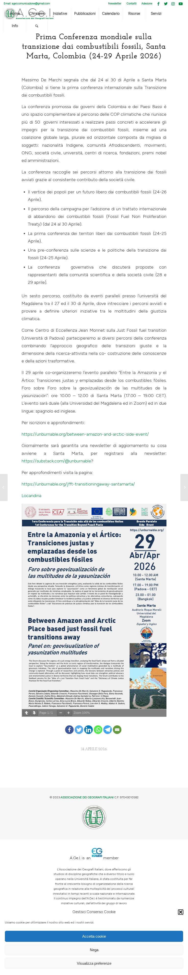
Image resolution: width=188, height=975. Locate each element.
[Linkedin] (88, 726)
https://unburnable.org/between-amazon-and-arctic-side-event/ (85, 434)
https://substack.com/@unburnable (56, 461)
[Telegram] (107, 726)
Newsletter (114, 3)
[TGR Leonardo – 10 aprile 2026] (4, 487)
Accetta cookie (94, 936)
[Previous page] (26, 713)
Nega (94, 950)
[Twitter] (79, 726)
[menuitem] (115, 3)
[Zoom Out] (60, 713)
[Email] (117, 726)
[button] (180, 912)
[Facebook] (69, 726)
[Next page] (34, 713)
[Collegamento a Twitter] (165, 3)
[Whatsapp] (98, 726)
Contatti (131, 3)
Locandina (31, 495)
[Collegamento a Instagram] (173, 3)
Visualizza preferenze (94, 963)
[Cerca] (37, 26)
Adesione (146, 3)
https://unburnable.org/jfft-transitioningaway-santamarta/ (78, 484)
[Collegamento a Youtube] (180, 3)
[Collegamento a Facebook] (158, 3)
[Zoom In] (68, 713)
